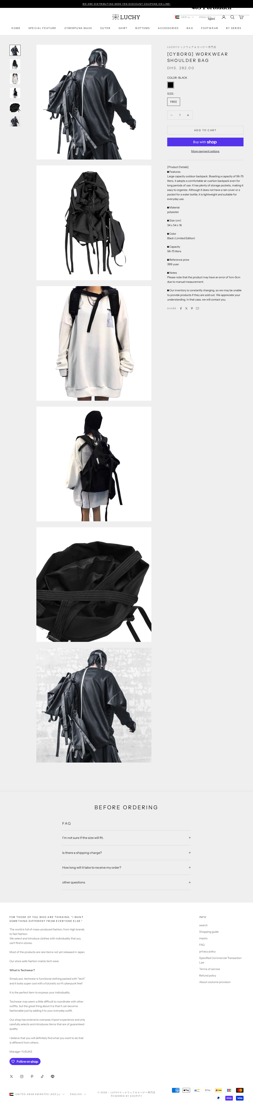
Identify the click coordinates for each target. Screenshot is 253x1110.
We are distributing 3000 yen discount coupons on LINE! (126, 4)
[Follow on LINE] (53, 1076)
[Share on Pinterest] (192, 308)
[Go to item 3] (15, 78)
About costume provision (214, 982)
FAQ (202, 945)
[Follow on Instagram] (22, 1076)
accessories (168, 28)
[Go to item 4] (15, 92)
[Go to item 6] (15, 121)
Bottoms (142, 28)
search (203, 925)
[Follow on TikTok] (42, 1076)
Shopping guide (209, 932)
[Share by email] (197, 308)
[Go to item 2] (15, 64)
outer (105, 28)
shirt (123, 28)
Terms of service (209, 969)
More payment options (205, 151)
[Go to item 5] (15, 107)
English (76, 1094)
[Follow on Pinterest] (32, 1076)
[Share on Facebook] (180, 308)
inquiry (203, 938)
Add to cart (205, 130)
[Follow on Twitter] (11, 1076)
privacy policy (207, 951)
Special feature (42, 28)
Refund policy (207, 975)
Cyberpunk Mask (78, 28)
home (16, 28)
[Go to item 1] (15, 50)
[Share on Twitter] (186, 308)
